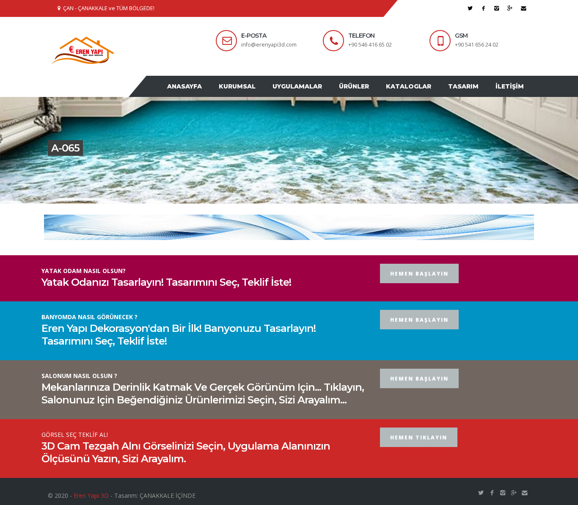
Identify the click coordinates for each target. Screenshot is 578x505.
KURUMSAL (260, 94)
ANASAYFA (212, 94)
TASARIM (469, 94)
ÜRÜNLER (369, 94)
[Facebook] (483, 8)
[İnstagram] (497, 8)
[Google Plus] (510, 8)
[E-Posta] (523, 8)
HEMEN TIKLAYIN (418, 453)
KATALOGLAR (419, 94)
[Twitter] (470, 8)
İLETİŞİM (512, 94)
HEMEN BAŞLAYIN (419, 289)
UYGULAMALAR (316, 94)
